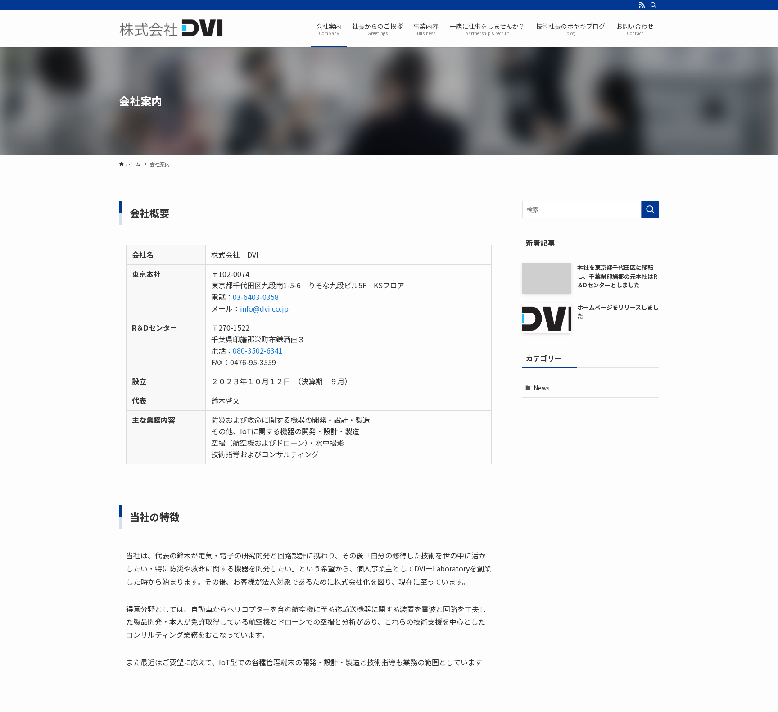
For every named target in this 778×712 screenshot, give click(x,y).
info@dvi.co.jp (264, 308)
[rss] (641, 5)
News (542, 387)
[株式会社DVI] (172, 28)
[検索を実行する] (650, 209)
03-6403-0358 (256, 296)
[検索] (653, 5)
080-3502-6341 (258, 350)
